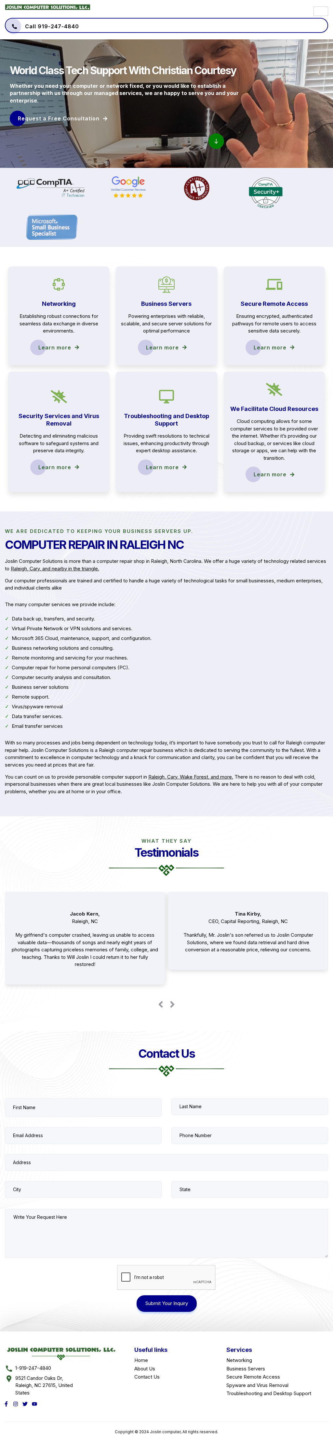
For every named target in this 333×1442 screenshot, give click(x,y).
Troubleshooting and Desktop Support (268, 1393)
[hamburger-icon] (320, 11)
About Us (144, 1369)
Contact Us (147, 1377)
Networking (239, 1360)
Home (141, 1360)
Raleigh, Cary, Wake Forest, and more (190, 777)
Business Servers (245, 1369)
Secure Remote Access (253, 1377)
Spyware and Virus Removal (257, 1385)
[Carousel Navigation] (166, 1003)
